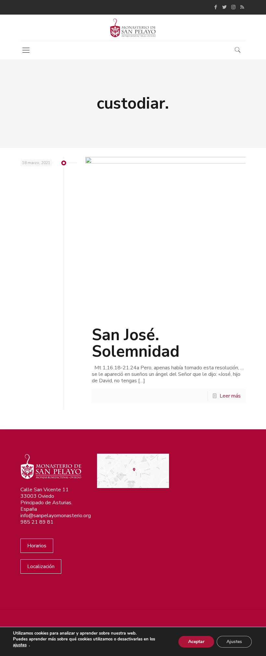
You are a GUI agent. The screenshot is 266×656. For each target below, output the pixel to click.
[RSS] (242, 7)
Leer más (230, 396)
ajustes (20, 645)
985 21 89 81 (37, 522)
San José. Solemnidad (135, 343)
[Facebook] (215, 7)
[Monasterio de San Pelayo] (133, 28)
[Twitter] (224, 7)
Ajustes (234, 641)
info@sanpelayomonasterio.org (55, 515)
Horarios (36, 545)
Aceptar (196, 641)
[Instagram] (233, 7)
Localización (40, 566)
